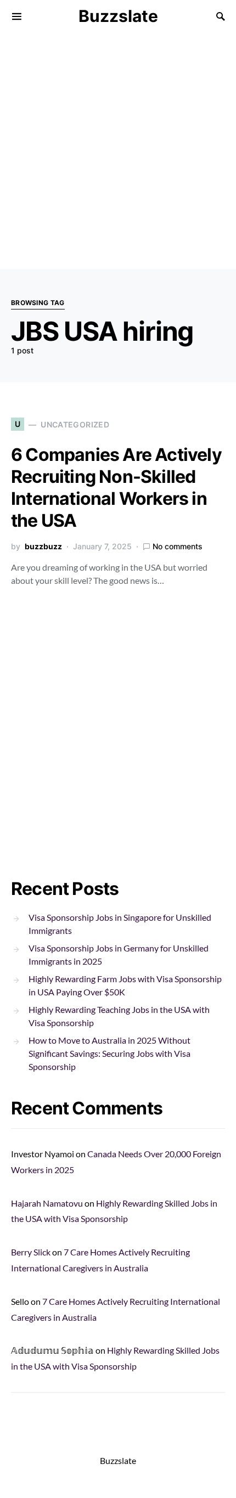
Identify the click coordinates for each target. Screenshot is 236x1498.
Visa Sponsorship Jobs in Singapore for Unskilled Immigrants (120, 924)
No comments (178, 546)
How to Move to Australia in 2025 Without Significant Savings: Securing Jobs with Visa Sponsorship (109, 1053)
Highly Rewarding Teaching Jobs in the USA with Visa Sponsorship (119, 1016)
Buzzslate (118, 16)
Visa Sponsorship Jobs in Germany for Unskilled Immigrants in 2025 (119, 954)
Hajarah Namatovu (47, 1203)
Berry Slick (30, 1252)
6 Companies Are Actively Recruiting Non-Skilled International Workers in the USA (116, 487)
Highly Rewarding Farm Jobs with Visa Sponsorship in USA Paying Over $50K (125, 985)
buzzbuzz (43, 546)
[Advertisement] (118, 151)
